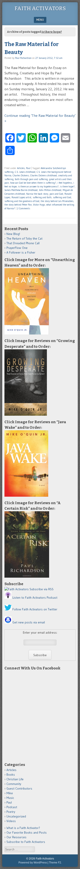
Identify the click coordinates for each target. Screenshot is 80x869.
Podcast (11, 807)
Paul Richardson (23, 58)
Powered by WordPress (32, 862)
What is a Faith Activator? (23, 828)
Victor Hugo (39, 204)
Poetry (10, 812)
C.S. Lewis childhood (25, 171)
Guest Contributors (19, 788)
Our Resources (16, 837)
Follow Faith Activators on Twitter (34, 609)
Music (10, 798)
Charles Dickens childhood (43, 175)
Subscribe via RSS (42, 589)
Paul (28, 168)
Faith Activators (40, 8)
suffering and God (62, 197)
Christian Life (15, 779)
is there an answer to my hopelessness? (38, 186)
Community (13, 784)
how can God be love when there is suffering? (33, 182)
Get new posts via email (28, 622)
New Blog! (13, 234)
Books (10, 775)
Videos (11, 821)
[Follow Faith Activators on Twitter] (8, 609)
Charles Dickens (21, 175)
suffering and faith (42, 197)
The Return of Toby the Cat (24, 238)
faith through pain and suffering (31, 179)
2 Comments (23, 208)
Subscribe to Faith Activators (25, 842)
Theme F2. (55, 862)
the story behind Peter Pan (18, 204)
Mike (9, 793)
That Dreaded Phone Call (23, 243)
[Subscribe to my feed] (16, 589)
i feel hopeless (65, 182)
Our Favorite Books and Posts (26, 832)
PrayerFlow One (17, 248)
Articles (21, 168)
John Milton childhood (50, 190)
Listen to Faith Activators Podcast (34, 598)
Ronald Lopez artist (21, 197)
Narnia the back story (37, 193)
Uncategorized (16, 816)
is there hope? (67, 186)
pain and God (56, 193)
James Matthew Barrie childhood (21, 190)
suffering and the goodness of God (21, 201)
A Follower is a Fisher (20, 252)
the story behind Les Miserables (57, 201)
